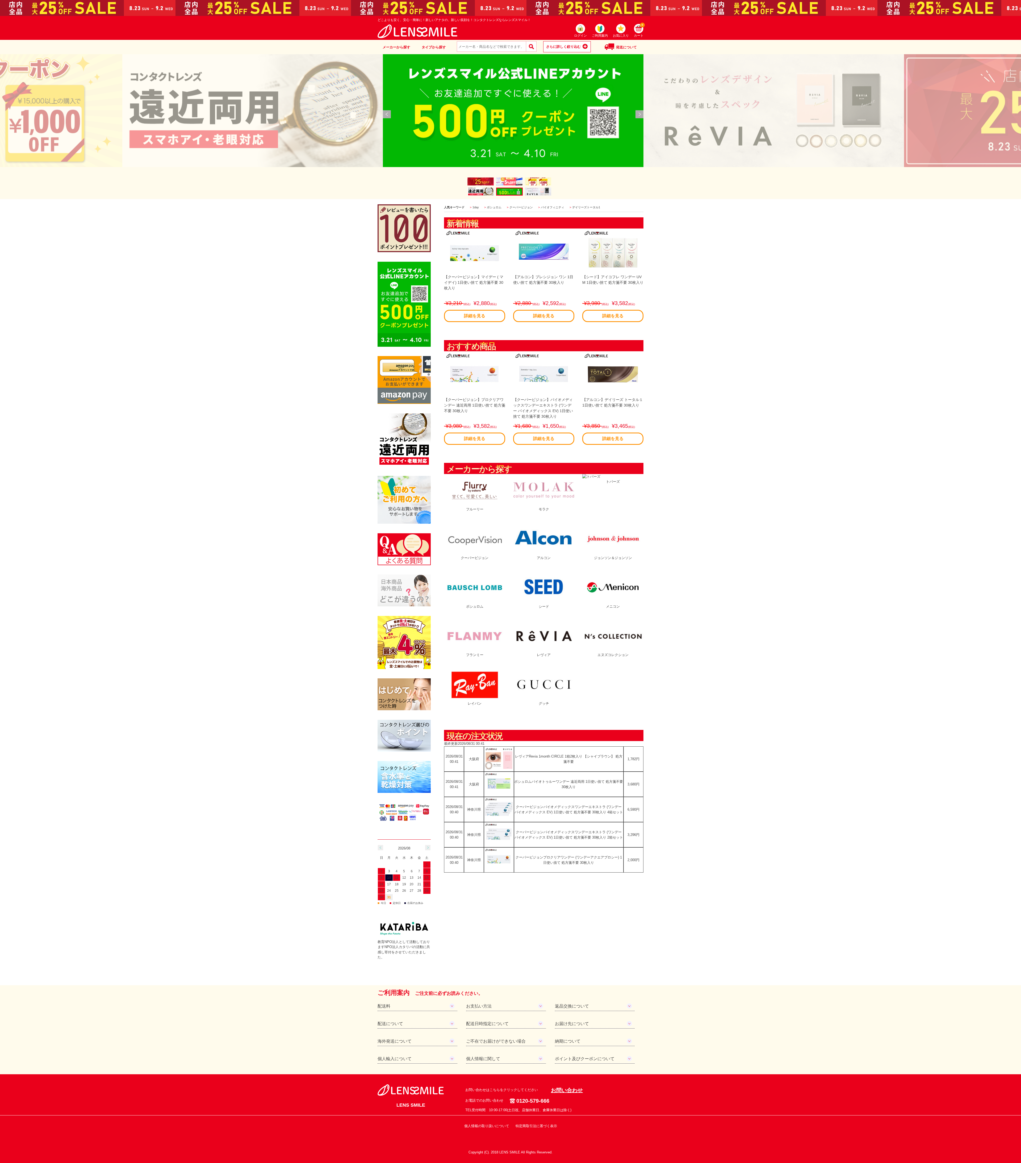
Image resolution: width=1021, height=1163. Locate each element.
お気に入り (621, 35)
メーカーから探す (396, 47)
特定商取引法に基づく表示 (536, 1126)
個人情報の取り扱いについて (486, 1126)
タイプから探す (434, 47)
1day (475, 207)
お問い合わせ (567, 1090)
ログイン (580, 35)
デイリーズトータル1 (586, 207)
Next (639, 114)
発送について (626, 47)
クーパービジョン (521, 207)
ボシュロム (494, 207)
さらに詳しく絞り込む (563, 47)
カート (638, 30)
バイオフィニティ (552, 207)
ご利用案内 (600, 35)
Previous (387, 114)
